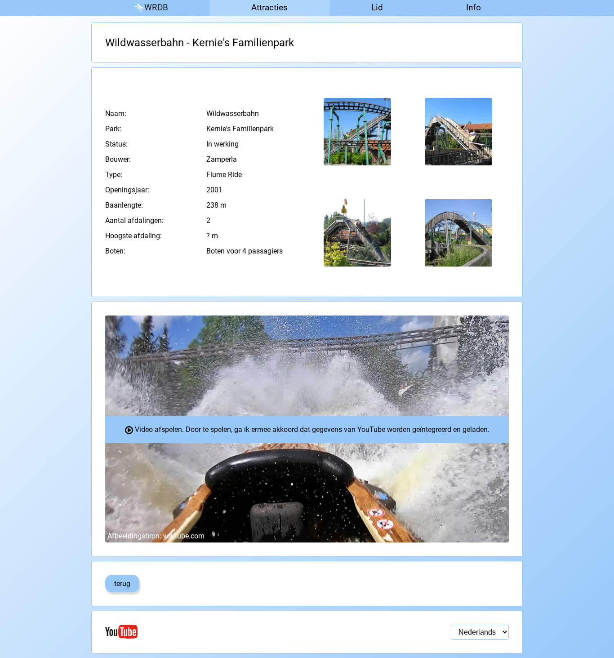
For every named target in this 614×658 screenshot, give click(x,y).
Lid (377, 7)
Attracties (269, 7)
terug (122, 583)
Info (473, 7)
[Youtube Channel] (206, 632)
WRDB (156, 7)
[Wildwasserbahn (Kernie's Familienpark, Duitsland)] (357, 131)
